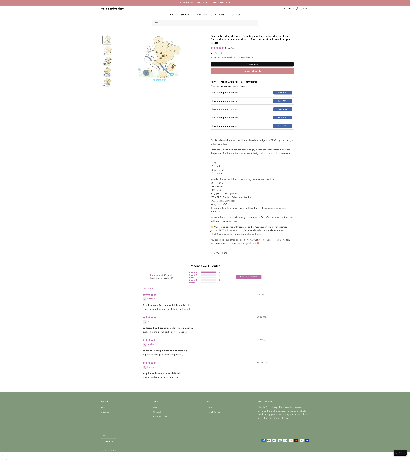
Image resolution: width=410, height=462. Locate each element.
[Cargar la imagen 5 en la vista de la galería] (107, 82)
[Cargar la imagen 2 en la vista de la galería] (107, 50)
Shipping (105, 412)
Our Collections (160, 416)
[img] (149, 294)
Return (104, 407)
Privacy (209, 407)
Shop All (157, 412)
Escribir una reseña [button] (248, 276)
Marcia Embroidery (115, 451)
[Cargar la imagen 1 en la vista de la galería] (107, 39)
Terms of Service (213, 412)
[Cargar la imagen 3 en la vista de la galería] (107, 61)
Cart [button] (304, 8)
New (155, 407)
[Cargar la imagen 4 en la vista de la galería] (107, 72)
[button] (218, 48)
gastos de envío (220, 57)
